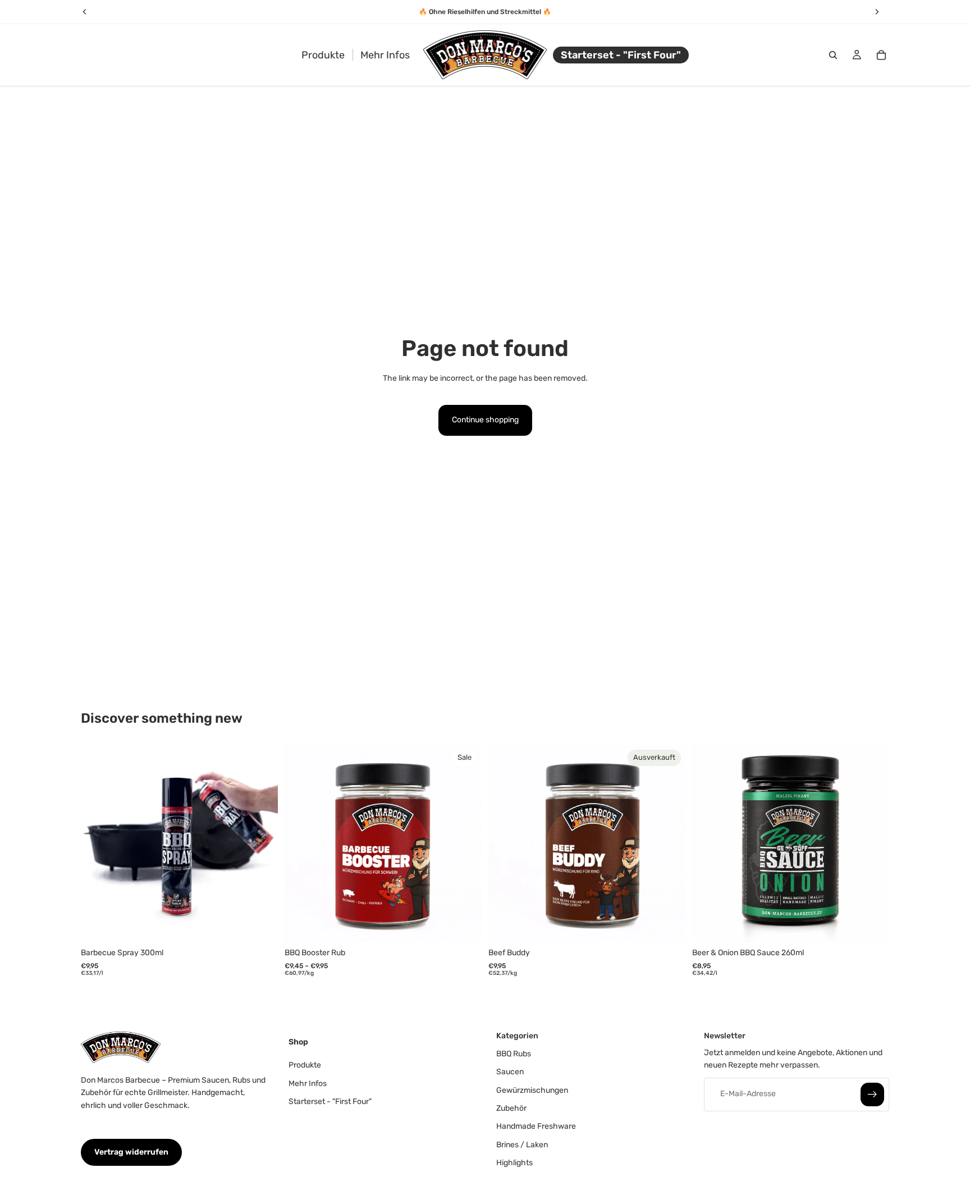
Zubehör (511, 1108)
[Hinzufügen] (260, 925)
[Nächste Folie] (261, 844)
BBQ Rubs (513, 1054)
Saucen (510, 1072)
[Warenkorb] (881, 55)
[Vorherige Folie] (98, 844)
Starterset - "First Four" (330, 1101)
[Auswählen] (464, 925)
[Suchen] (833, 55)
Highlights (514, 1163)
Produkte (305, 1065)
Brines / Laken (522, 1145)
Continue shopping (485, 420)
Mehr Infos (308, 1083)
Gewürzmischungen (532, 1090)
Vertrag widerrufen (131, 1152)
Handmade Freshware (536, 1127)
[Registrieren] (872, 1094)
